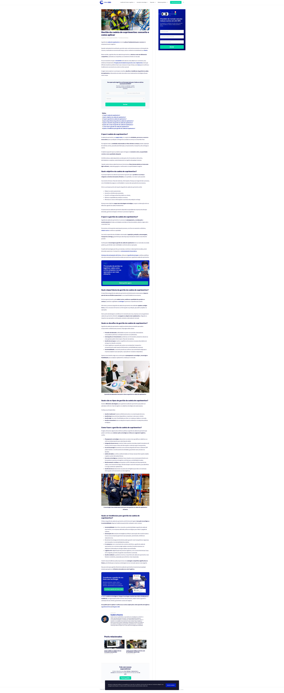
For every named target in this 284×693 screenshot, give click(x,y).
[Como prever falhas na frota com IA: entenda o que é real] (136, 644)
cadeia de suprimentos (113, 42)
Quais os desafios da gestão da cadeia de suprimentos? (118, 123)
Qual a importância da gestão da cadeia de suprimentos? (118, 121)
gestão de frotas (135, 447)
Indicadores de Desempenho (137, 462)
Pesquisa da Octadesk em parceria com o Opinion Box (128, 63)
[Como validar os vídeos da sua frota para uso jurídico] (114, 644)
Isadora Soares (117, 615)
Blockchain (107, 540)
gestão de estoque (133, 255)
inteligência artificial (125, 533)
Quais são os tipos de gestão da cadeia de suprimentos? (118, 125)
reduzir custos (105, 230)
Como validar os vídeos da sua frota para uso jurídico (112, 651)
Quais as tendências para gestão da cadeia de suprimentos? (119, 128)
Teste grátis (125, 678)
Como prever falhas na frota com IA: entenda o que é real (135, 651)
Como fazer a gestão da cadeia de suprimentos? (116, 126)
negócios (121, 460)
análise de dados (124, 454)
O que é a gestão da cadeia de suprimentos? (115, 119)
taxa (138, 65)
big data (110, 553)
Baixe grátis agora (125, 283)
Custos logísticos (109, 345)
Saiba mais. (145, 686)
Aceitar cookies (171, 685)
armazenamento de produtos (129, 251)
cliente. (146, 50)
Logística (103, 38)
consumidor (118, 60)
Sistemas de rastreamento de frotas (111, 255)
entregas (121, 301)
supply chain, (119, 137)
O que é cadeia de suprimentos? (111, 115)
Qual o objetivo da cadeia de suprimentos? (114, 117)
